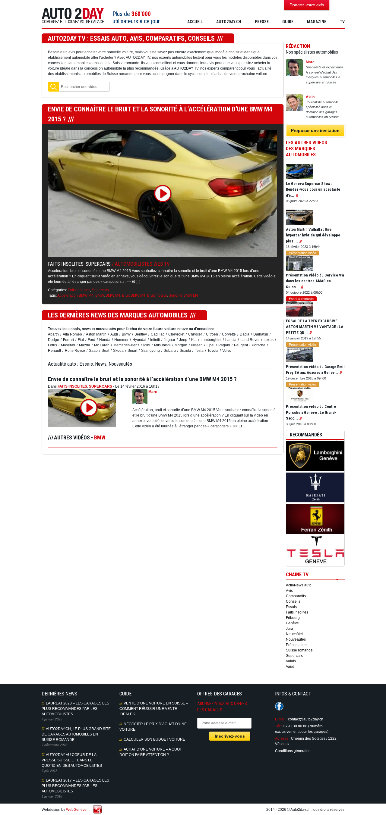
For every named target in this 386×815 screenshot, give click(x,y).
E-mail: (280, 719)
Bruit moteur (157, 295)
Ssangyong (150, 350)
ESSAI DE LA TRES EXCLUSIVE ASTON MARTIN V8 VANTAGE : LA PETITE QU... (314, 327)
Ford (91, 340)
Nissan (197, 345)
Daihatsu (260, 334)
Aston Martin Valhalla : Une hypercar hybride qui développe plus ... (313, 235)
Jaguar (169, 340)
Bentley (140, 334)
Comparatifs (296, 596)
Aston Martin (96, 334)
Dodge (53, 340)
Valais (291, 661)
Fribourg (293, 618)
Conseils (293, 601)
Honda (104, 340)
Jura (289, 628)
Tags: (52, 295)
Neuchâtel (294, 634)
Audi (114, 334)
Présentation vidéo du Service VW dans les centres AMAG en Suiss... (315, 281)
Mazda (84, 345)
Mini (146, 345)
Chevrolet (176, 334)
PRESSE (262, 21)
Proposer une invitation (315, 130)
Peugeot (241, 345)
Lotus (52, 345)
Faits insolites (66, 264)
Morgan (181, 345)
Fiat (81, 340)
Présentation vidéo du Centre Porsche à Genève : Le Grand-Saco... (311, 412)
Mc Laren (101, 345)
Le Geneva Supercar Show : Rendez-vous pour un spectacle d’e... (313, 189)
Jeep (183, 340)
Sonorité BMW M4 (183, 295)
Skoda (118, 350)
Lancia (230, 340)
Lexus (269, 340)
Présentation (296, 645)
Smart (132, 350)
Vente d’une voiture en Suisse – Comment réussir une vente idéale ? (153, 708)
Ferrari (68, 340)
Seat (105, 350)
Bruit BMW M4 (133, 295)
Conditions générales (292, 751)
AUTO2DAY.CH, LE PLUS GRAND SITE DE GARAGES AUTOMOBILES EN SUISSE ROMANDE (76, 734)
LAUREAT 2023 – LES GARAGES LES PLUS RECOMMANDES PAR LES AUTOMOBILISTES (75, 708)
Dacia (244, 334)
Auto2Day (73, 16)
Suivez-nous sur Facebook (279, 706)
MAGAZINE (316, 21)
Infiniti (155, 340)
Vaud (290, 666)
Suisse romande (299, 650)
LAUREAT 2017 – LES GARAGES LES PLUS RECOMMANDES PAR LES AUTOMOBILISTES (75, 785)
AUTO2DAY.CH (228, 21)
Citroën (212, 334)
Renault (54, 350)
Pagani (224, 345)
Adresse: (282, 738)
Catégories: (57, 290)
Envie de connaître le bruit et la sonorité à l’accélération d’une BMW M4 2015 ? (142, 379)
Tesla (199, 350)
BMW (99, 295)
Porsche (258, 345)
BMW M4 (113, 295)
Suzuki (185, 350)
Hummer (121, 340)
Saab (93, 350)
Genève (292, 623)
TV (342, 21)
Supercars (98, 264)
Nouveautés (296, 639)
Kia (194, 340)
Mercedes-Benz (126, 345)
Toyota (212, 350)
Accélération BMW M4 (75, 295)
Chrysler (195, 334)
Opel (210, 345)
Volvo (226, 350)
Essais (291, 607)
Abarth (53, 334)
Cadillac (157, 334)
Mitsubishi (162, 345)
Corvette (229, 334)
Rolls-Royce (75, 350)
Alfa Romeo (72, 334)
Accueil (195, 21)
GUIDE (287, 21)
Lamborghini (211, 340)
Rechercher (53, 87)
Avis (289, 591)
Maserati (68, 345)
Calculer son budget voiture (154, 739)
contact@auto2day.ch (305, 719)
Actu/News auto (299, 585)
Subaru (170, 350)
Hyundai (139, 340)
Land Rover (250, 340)
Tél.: (278, 726)
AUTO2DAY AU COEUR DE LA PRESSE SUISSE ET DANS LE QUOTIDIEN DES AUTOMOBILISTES (72, 760)
